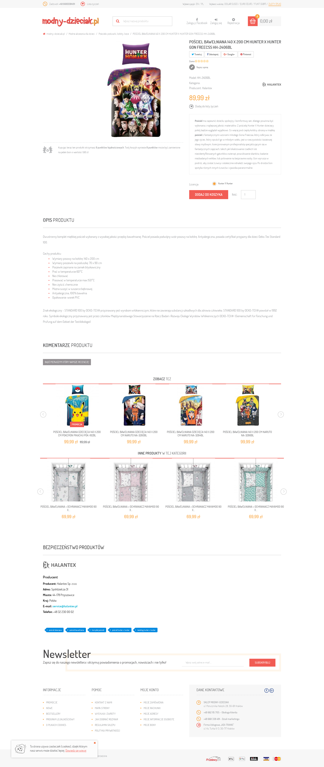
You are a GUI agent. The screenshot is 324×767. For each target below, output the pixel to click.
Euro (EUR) (246, 4)
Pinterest (246, 54)
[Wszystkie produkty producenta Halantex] (272, 84)
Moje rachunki (152, 708)
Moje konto (149, 689)
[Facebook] (266, 690)
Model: (192, 78)
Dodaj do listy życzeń (206, 106)
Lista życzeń (93, 4)
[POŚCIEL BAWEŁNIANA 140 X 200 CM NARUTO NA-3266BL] (247, 405)
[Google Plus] (271, 690)
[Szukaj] (117, 21)
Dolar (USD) (231, 4)
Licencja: (194, 184)
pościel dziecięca (55, 630)
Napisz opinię (202, 67)
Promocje (51, 702)
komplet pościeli (98, 630)
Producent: (195, 88)
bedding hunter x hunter (146, 630)
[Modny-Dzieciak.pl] (70, 21)
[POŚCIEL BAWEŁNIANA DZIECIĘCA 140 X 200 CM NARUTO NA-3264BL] (190, 405)
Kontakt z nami (103, 702)
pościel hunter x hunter (121, 630)
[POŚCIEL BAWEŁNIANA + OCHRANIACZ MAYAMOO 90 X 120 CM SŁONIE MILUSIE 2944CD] (68, 479)
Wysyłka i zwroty (105, 713)
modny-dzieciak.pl (55, 33)
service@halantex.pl (64, 606)
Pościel (198, 121)
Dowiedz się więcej (75, 750)
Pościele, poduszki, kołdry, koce (114, 33)
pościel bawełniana (77, 630)
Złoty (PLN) (274, 4)
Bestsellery (53, 713)
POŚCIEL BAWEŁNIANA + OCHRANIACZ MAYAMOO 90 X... (68, 508)
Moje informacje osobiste (159, 719)
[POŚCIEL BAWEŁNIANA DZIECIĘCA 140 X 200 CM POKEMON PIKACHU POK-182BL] (77, 405)
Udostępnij (213, 54)
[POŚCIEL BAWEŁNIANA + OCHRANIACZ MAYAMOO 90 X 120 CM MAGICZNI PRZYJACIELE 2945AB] (131, 479)
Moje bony (150, 725)
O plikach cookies (56, 725)
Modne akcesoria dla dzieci (82, 33)
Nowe (49, 708)
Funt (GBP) (260, 4)
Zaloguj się (216, 23)
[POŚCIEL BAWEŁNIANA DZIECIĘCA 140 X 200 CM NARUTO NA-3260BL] (133, 405)
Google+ (231, 54)
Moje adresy (151, 713)
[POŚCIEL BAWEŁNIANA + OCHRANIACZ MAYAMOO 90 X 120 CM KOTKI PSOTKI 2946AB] (255, 479)
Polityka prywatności (107, 730)
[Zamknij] (95, 742)
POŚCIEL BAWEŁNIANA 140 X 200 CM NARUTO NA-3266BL (247, 433)
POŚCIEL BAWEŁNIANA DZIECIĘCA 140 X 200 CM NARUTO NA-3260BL (134, 433)
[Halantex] (59, 564)
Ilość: (234, 194)
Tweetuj (198, 54)
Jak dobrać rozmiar (106, 719)
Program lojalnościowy (60, 719)
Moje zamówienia (154, 702)
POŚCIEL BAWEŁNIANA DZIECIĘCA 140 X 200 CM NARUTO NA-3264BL (190, 433)
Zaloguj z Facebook (197, 21)
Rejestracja (233, 23)
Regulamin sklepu (105, 725)
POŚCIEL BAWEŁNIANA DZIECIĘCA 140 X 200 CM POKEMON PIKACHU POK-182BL (77, 433)
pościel (198, 135)
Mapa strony (102, 708)
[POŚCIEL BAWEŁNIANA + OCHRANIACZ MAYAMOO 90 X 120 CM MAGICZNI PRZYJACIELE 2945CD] (193, 479)
